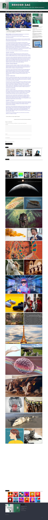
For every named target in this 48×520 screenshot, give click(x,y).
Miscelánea (36, 11)
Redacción (11, 32)
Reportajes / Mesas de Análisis (30, 11)
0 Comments (14, 32)
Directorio (40, 11)
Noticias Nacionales (13, 11)
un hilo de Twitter (18, 36)
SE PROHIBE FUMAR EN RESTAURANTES (36, 29)
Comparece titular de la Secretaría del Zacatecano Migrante (23, 119)
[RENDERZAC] (24, 2)
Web (5, 141)
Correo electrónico (7, 137)
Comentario (6, 124)
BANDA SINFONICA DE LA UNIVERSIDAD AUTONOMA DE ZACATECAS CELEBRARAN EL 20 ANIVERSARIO (37, 34)
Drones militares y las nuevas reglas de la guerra (12, 116)
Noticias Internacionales (20, 11)
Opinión (25, 11)
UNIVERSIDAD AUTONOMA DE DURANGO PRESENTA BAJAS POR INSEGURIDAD (15, 1)
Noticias (8, 11)
